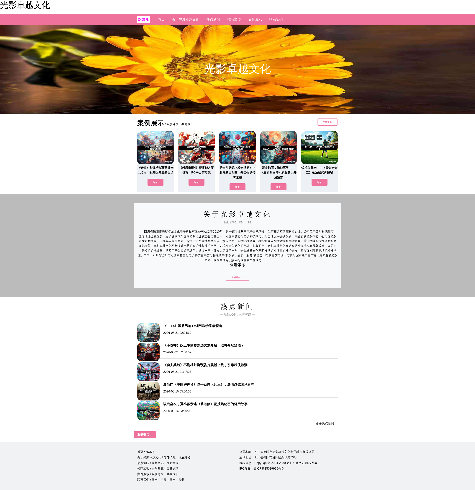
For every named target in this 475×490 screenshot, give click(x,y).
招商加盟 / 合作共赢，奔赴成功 (158, 468)
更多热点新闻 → (327, 423)
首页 (161, 19)
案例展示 (255, 19)
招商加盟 (234, 19)
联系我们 (276, 19)
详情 (155, 182)
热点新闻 (213, 19)
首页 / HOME (146, 451)
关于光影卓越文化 (185, 19)
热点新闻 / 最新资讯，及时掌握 (158, 463)
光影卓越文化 (25, 5)
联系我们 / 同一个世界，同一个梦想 (161, 479)
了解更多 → (237, 277)
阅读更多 (327, 122)
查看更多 (237, 265)
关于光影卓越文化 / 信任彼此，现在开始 (164, 457)
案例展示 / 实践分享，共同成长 (158, 474)
